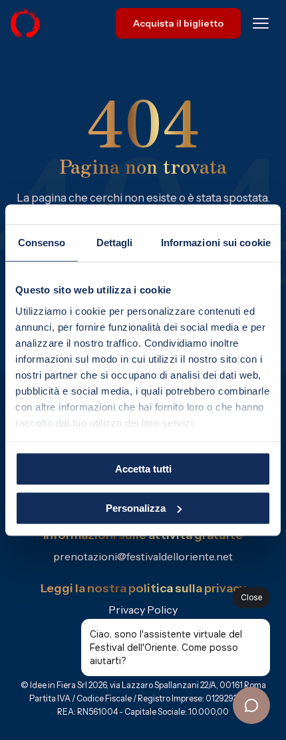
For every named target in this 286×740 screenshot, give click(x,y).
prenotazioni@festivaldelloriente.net (143, 556)
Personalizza (136, 508)
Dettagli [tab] (114, 242)
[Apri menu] (260, 23)
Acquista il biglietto (178, 23)
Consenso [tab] (42, 242)
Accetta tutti (143, 468)
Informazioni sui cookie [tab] (216, 242)
